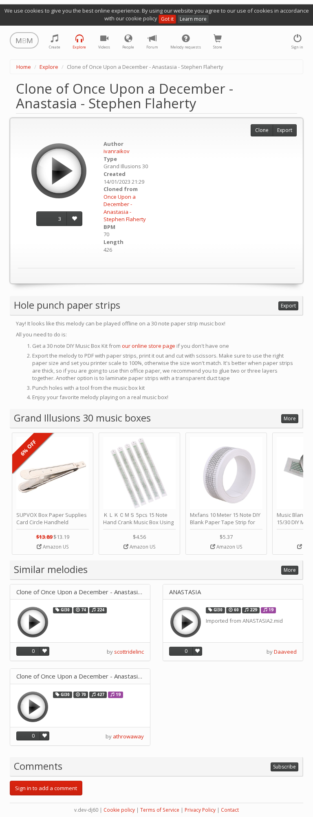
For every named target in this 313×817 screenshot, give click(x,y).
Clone (262, 130)
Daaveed (285, 651)
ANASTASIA (185, 592)
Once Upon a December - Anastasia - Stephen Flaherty (125, 208)
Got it (167, 18)
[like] (74, 218)
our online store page (148, 345)
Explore (49, 66)
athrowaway (128, 736)
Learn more (193, 18)
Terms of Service (159, 809)
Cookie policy (119, 809)
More (290, 418)
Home (23, 66)
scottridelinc (129, 651)
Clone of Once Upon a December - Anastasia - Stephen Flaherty (80, 592)
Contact (230, 809)
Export (284, 130)
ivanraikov (117, 151)
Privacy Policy (200, 809)
